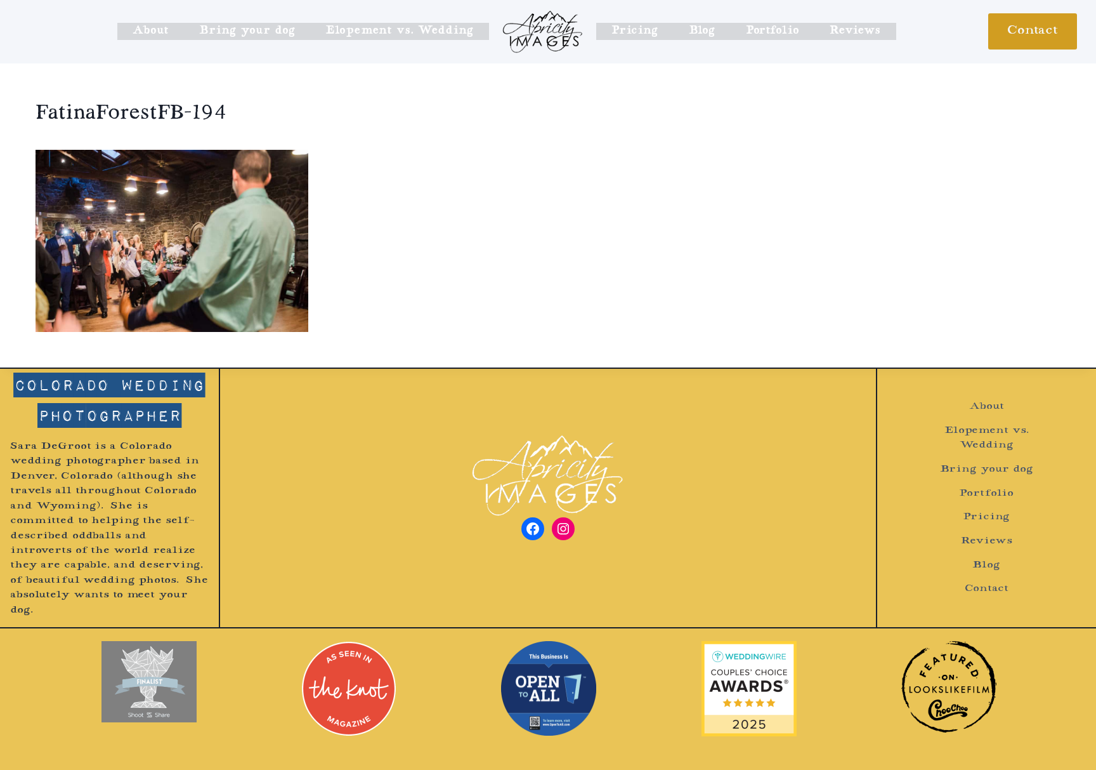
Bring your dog (246, 31)
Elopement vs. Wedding (399, 31)
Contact (1032, 31)
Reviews (855, 31)
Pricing (634, 31)
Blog (702, 31)
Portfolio (772, 31)
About (151, 31)
